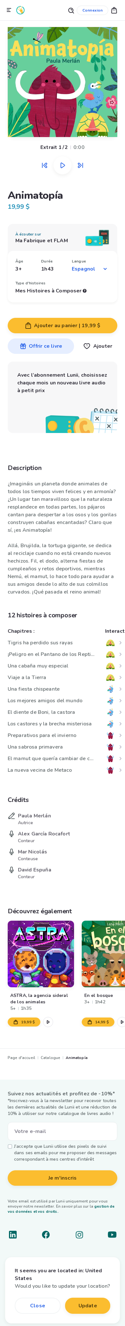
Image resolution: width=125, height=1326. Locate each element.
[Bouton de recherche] (71, 10)
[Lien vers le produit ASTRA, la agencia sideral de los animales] (41, 954)
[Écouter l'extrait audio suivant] (80, 165)
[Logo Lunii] (20, 10)
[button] (114, 10)
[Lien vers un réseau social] (13, 1234)
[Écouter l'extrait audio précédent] (45, 165)
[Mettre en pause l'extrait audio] (62, 165)
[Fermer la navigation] (9, 10)
